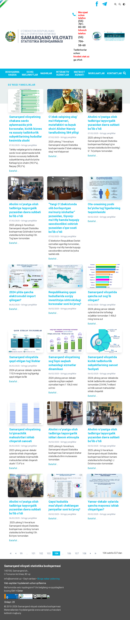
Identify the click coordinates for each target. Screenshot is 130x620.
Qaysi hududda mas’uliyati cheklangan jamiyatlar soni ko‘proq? (64, 505)
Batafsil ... (14, 171)
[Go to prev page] (15, 553)
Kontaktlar (114, 73)
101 (33, 553)
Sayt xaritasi (29, 578)
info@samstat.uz (13, 578)
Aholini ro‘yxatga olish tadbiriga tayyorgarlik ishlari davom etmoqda (64, 433)
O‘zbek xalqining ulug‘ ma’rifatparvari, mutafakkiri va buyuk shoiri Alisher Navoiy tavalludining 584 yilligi (64, 124)
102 (41, 553)
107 (77, 553)
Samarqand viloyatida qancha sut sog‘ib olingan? (102, 296)
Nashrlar (46, 73)
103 (49, 553)
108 (84, 553)
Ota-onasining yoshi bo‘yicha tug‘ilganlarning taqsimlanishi (104, 208)
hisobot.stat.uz (81, 56)
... (27, 553)
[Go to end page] (95, 553)
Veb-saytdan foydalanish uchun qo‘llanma (25, 583)
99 (21, 553)
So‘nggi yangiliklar (29, 145)
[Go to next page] (90, 553)
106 (69, 553)
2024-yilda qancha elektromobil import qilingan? (22, 296)
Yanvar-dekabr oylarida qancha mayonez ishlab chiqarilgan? (103, 505)
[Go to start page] (10, 553)
